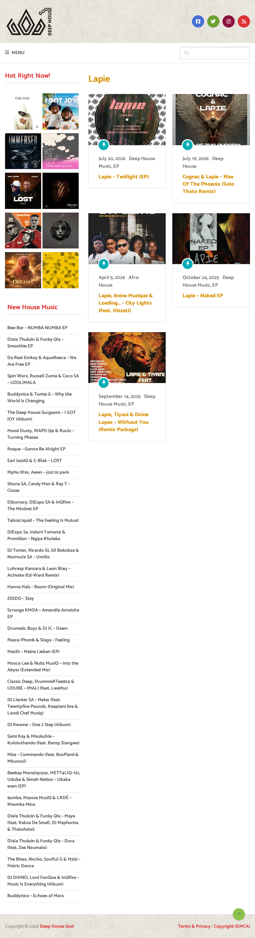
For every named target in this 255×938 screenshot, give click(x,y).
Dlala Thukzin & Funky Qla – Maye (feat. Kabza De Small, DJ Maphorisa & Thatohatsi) (42, 822)
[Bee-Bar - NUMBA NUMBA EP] (23, 112)
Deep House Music (208, 281)
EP (116, 166)
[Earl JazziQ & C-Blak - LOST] (23, 192)
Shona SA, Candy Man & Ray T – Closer (38, 487)
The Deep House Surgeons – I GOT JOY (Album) (41, 416)
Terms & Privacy (194, 926)
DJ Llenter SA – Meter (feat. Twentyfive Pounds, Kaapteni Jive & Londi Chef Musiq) (42, 706)
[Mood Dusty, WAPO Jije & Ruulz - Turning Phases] (23, 232)
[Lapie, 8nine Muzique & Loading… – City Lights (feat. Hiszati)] (127, 238)
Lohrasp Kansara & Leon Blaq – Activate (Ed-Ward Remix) (38, 572)
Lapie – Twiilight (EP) (124, 177)
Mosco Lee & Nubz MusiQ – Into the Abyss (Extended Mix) (42, 667)
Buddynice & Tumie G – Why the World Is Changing (39, 398)
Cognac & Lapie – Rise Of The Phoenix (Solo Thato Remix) (208, 184)
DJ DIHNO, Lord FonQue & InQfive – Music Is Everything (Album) (43, 881)
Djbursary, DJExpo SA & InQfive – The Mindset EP (40, 506)
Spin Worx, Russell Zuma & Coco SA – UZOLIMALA (43, 379)
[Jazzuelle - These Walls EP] (60, 271)
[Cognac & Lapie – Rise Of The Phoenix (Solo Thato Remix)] (211, 119)
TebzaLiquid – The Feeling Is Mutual (43, 520)
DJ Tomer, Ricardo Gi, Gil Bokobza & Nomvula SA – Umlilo (43, 554)
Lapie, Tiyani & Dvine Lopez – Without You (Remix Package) (123, 422)
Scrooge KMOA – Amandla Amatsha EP (43, 614)
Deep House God (57, 926)
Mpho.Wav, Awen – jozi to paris (38, 472)
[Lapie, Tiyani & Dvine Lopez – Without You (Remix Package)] (127, 357)
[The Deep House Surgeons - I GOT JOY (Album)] (60, 112)
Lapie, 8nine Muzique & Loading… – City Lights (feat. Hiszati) (126, 303)
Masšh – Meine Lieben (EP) (33, 652)
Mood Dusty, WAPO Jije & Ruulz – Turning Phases (40, 434)
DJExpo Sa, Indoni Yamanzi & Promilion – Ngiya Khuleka (36, 535)
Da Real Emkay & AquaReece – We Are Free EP (41, 361)
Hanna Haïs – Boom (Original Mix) (40, 587)
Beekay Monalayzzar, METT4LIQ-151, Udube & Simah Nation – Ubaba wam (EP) (43, 779)
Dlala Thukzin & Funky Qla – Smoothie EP (35, 343)
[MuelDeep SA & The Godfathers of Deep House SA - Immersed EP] (23, 152)
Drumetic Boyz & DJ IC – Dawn (37, 628)
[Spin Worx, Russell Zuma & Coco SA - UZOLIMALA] (60, 192)
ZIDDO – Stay (20, 599)
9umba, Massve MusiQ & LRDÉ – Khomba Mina (39, 801)
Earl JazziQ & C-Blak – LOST (34, 461)
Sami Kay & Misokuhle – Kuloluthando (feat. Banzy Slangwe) (43, 740)
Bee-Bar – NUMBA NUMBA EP (37, 328)
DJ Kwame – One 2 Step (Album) (39, 725)
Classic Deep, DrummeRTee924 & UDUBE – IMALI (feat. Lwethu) (40, 685)
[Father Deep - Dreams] (23, 271)
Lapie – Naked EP (203, 296)
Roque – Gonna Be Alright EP (36, 449)
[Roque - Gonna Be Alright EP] (60, 152)
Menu (18, 53)
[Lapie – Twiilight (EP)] (127, 119)
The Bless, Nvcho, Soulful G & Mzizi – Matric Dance (43, 863)
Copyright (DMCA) (232, 926)
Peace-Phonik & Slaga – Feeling (38, 640)
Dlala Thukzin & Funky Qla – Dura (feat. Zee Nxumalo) (40, 844)
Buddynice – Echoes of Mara (35, 896)
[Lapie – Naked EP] (211, 238)
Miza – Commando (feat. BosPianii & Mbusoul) (43, 758)
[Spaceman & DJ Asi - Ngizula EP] (60, 232)
